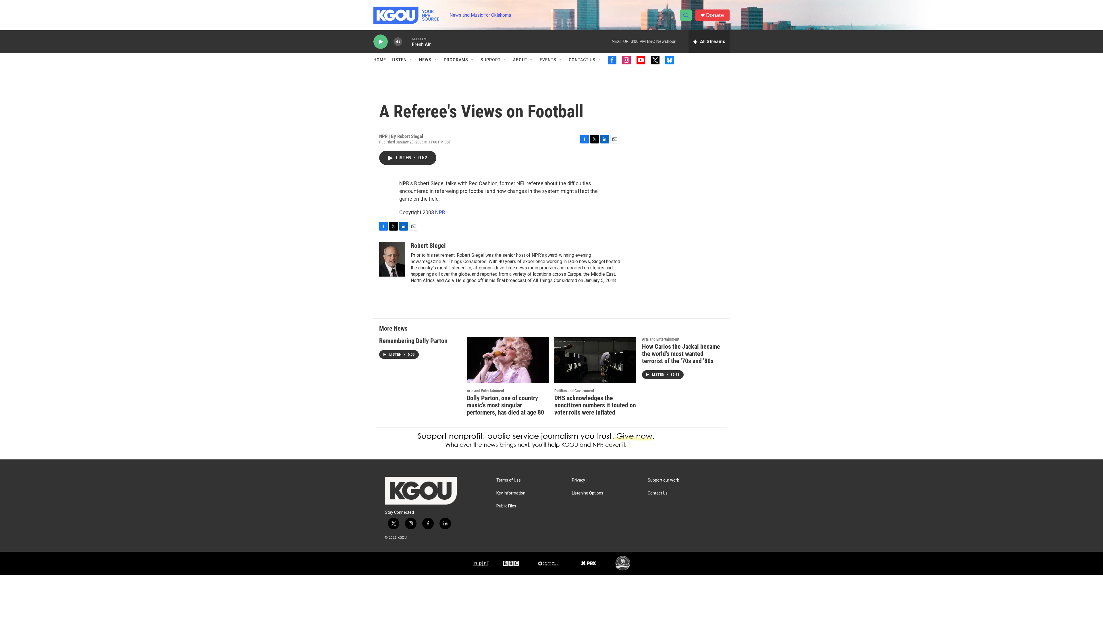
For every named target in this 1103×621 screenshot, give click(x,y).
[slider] (407, 42)
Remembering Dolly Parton (413, 340)
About (520, 59)
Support (491, 59)
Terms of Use (508, 480)
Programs (456, 59)
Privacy (578, 480)
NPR (440, 212)
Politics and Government (574, 390)
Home (379, 59)
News (425, 59)
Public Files (506, 506)
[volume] (398, 41)
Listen (399, 59)
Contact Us (582, 59)
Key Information (510, 493)
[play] (380, 42)
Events (548, 59)
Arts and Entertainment (485, 390)
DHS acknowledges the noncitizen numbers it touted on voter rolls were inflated (595, 405)
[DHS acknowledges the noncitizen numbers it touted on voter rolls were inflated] (595, 360)
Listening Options (587, 493)
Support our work (663, 480)
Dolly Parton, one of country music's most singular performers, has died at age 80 (505, 405)
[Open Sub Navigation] (411, 59)
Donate (715, 15)
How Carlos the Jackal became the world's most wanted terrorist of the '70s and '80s (681, 354)
